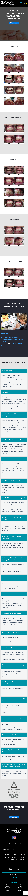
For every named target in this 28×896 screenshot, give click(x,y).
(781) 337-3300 (14, 877)
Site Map (6, 861)
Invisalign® (14, 851)
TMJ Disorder (22, 859)
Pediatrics (22, 856)
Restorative (14, 856)
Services (14, 849)
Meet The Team (6, 851)
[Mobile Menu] (21, 3)
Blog (22, 861)
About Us (6, 849)
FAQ (6, 856)
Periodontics (22, 851)
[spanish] (26, 3)
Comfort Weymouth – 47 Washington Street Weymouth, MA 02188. (13, 339)
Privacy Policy (6, 857)
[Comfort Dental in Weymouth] (8, 3)
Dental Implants (14, 852)
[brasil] (24, 3)
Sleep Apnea (14, 854)
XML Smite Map (6, 859)
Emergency (14, 857)
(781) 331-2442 (17, 350)
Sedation (22, 857)
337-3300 (17, 343)
